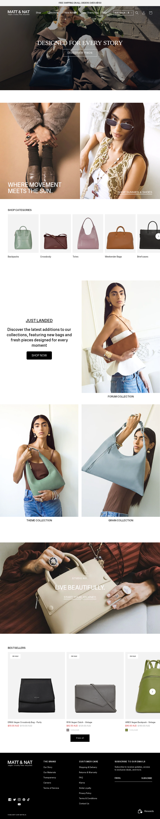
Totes (75, 256)
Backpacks (13, 256)
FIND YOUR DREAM (133, 78)
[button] (136, 12)
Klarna (82, 783)
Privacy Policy (85, 793)
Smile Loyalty (85, 788)
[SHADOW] (68, 730)
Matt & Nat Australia (19, 815)
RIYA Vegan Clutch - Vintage (79, 722)
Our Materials (49, 772)
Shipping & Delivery (88, 767)
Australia (122, 13)
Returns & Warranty (88, 772)
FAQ (81, 778)
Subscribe (146, 778)
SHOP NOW (39, 355)
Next (152, 692)
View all (80, 738)
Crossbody (45, 256)
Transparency (49, 778)
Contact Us (84, 804)
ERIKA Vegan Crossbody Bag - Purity (25, 722)
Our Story (47, 767)
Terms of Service (51, 788)
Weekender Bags (113, 256)
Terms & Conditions (88, 798)
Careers (47, 783)
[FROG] (126, 730)
